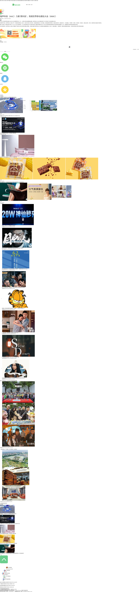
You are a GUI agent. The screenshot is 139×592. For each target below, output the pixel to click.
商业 (23, 0)
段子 (30, 0)
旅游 (14, 0)
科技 (37, 0)
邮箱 (21, 0)
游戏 (13, 0)
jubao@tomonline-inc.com (27, 591)
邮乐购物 (5, 589)
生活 (16, 0)
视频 (25, 0)
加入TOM (15, 589)
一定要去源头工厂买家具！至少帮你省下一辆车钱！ (8, 449)
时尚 (11, 0)
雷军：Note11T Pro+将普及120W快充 (8, 225)
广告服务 (11, 589)
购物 (35, 0)
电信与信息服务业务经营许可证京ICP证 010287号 (8, 582)
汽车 (34, 0)
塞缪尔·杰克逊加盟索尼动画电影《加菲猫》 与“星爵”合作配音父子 (13, 308)
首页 (1, 0)
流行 (4, 0)
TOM (3, 18)
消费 (32, 0)
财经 (27, 0)
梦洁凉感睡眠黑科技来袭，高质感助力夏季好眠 (8, 133)
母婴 (18, 0)
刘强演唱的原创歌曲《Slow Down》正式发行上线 (10, 357)
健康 (28, 0)
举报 (1, 40)
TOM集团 (1, 589)
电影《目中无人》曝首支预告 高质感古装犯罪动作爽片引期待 (12, 248)
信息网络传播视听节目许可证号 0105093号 (7, 585)
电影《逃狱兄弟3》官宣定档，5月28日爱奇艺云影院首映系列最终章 (13, 287)
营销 (20, 0)
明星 (9, 0)
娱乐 (6, 0)
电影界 (3, 288)
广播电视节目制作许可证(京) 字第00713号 (7, 583)
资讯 (2, 0)
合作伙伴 (8, 589)
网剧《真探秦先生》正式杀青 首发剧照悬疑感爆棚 (8, 380)
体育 (7, 0)
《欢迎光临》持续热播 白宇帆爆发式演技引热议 (10, 332)
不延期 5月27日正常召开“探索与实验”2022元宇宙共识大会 (10, 115)
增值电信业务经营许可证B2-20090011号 (7, 587)
